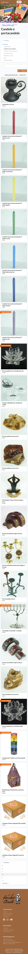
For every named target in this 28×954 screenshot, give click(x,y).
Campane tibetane (8, 60)
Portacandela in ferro (8, 599)
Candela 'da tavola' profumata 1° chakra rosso (12, 137)
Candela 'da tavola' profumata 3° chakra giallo (12, 204)
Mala (5, 58)
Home (3, 24)
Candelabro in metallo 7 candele (12, 631)
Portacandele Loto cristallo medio (12, 726)
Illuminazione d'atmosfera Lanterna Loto (13, 790)
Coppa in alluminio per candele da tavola (12, 403)
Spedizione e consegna (8, 929)
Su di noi (5, 911)
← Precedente (5, 862)
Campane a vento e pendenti (10, 51)
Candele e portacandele (10, 48)
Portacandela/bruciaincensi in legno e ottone (13, 566)
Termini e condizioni (7, 913)
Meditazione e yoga (8, 55)
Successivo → (5, 883)
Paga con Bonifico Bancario (9, 940)
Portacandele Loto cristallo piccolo (13, 371)
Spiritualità (14, 24)
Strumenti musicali (8, 53)
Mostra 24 (22, 75)
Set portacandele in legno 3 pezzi (12, 533)
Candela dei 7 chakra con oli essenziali (13, 758)
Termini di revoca (7, 931)
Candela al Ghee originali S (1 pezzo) (13, 855)
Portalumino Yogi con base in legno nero (12, 501)
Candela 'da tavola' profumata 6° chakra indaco (12, 304)
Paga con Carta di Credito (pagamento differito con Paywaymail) (12, 943)
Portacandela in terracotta (10, 436)
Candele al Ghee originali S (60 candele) (14, 823)
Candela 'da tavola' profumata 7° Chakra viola (12, 338)
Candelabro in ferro (8, 104)
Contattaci (5, 916)
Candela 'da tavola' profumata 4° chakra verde (12, 237)
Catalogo (8, 24)
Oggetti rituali (7, 46)
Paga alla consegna (7, 939)
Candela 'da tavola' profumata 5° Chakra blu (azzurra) (12, 271)
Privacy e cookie (7, 915)
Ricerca (23, 70)
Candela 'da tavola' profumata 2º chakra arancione (12, 170)
